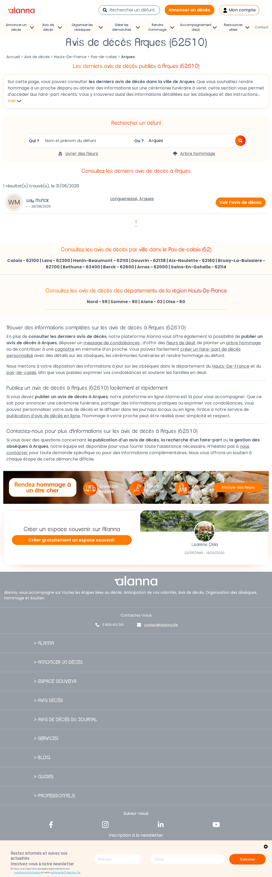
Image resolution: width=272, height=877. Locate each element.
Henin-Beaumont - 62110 (100, 260)
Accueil (13, 56)
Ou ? (139, 141)
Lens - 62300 (56, 260)
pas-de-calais (21, 372)
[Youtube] (216, 824)
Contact (261, 27)
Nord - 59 (97, 302)
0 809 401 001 (113, 624)
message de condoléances (111, 343)
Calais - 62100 (23, 260)
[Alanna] (21, 10)
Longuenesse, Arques (132, 199)
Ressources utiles (233, 27)
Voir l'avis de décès (240, 202)
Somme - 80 (124, 302)
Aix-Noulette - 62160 (192, 260)
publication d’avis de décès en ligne (43, 416)
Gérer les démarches (121, 27)
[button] (240, 140)
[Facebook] (51, 824)
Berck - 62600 (118, 267)
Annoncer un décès (189, 10)
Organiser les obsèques (82, 27)
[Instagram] (105, 824)
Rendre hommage (157, 27)
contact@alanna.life (161, 624)
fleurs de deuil (180, 343)
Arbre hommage (197, 154)
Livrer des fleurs (81, 154)
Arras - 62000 (152, 267)
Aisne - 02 (152, 302)
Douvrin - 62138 (148, 260)
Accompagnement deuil (195, 27)
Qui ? (34, 141)
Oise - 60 (175, 302)
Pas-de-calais (104, 56)
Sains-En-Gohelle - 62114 (198, 267)
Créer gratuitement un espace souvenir (71, 540)
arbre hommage (243, 343)
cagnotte (64, 349)
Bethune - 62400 (81, 267)
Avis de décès (48, 27)
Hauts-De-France (70, 56)
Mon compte (242, 10)
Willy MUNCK (37, 201)
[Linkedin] (161, 824)
